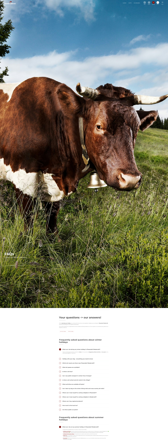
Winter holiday (70, 331)
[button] (162, 3)
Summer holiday (63, 331)
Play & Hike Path (66, 432)
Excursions (65, 438)
